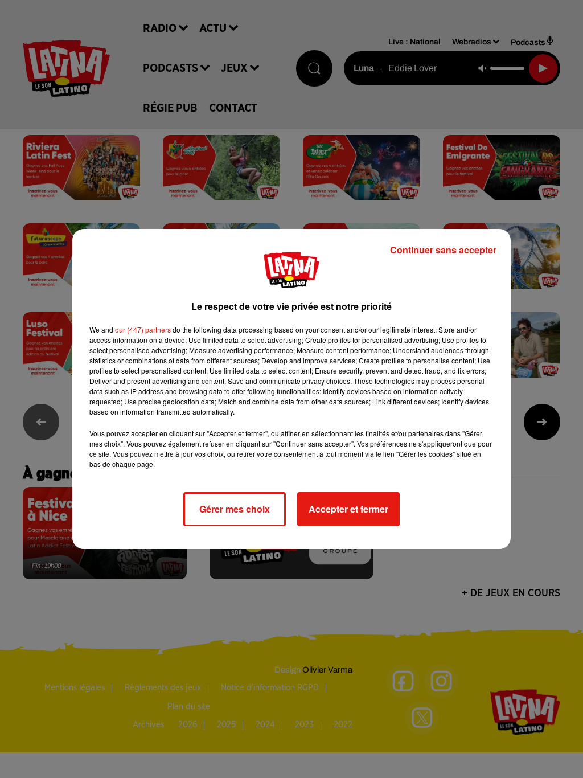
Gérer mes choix (234, 508)
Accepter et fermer (348, 508)
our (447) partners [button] (143, 329)
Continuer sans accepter (443, 249)
